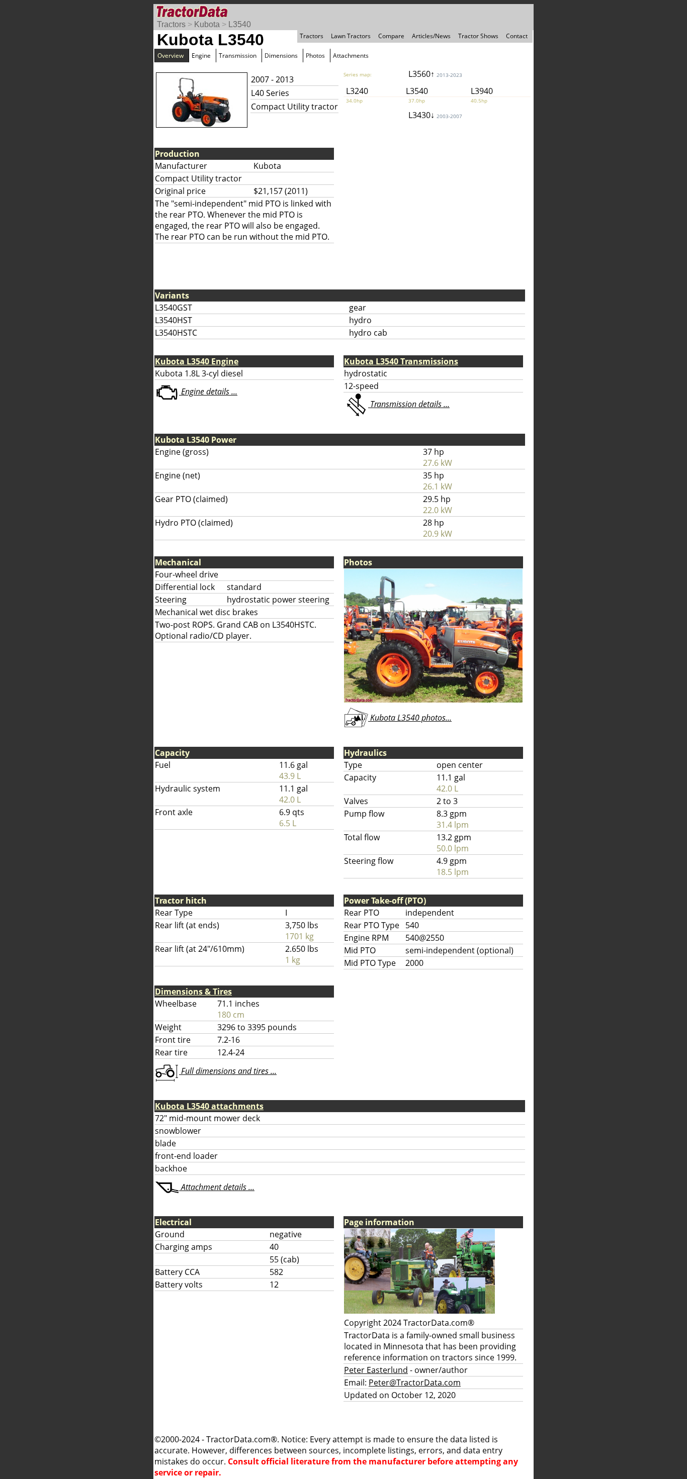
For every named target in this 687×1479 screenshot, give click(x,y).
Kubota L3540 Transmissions (401, 361)
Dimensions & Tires (193, 991)
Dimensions (281, 55)
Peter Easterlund (376, 1369)
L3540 (239, 24)
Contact (517, 36)
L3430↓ (435, 115)
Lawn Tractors (351, 36)
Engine (201, 55)
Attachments (351, 55)
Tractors (171, 24)
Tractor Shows (478, 36)
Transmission (237, 55)
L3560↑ (435, 73)
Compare (391, 36)
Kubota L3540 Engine (196, 361)
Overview (170, 55)
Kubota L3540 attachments (209, 1106)
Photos (315, 55)
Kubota (207, 24)
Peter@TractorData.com (415, 1382)
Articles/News (431, 36)
